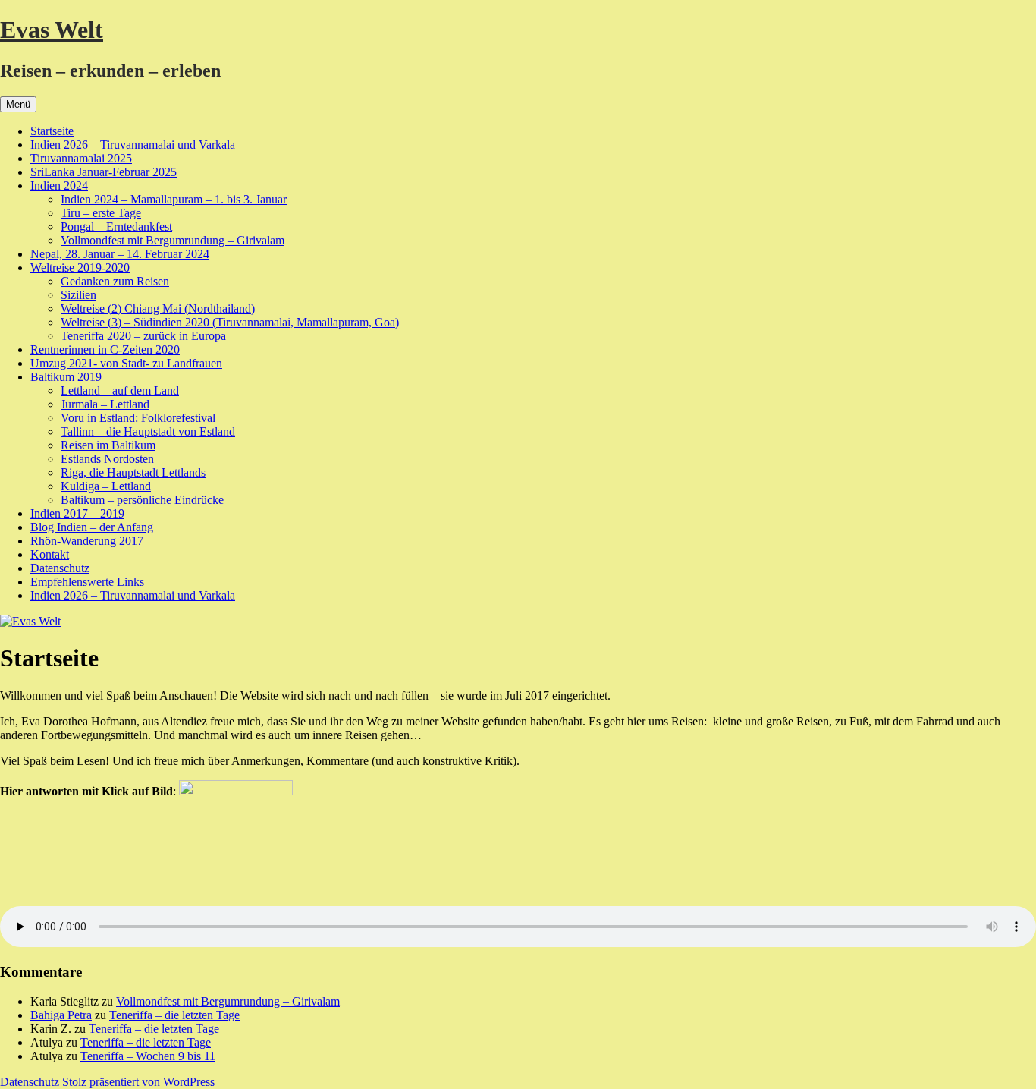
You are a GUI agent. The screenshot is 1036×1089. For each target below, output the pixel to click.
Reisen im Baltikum (108, 445)
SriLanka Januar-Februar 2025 (103, 171)
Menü (18, 104)
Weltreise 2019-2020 (80, 267)
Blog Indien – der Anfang (91, 527)
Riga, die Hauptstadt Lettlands (133, 472)
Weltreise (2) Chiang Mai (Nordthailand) (158, 308)
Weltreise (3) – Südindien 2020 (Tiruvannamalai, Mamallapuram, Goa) (230, 322)
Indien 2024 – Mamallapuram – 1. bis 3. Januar (174, 199)
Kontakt (49, 554)
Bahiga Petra (61, 1015)
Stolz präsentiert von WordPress (138, 1081)
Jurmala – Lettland (105, 404)
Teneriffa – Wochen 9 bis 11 (147, 1056)
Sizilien (78, 294)
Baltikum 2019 (66, 376)
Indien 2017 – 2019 (77, 513)
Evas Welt (51, 29)
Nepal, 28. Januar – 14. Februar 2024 (119, 253)
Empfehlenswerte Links (87, 581)
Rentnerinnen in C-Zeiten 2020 (105, 349)
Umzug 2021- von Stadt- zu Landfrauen (126, 363)
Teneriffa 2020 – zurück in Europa (143, 335)
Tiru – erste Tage (101, 212)
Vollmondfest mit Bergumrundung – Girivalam (172, 240)
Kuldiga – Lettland (106, 486)
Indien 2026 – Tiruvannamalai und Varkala (132, 144)
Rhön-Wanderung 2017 (86, 540)
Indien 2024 (59, 185)
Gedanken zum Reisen (115, 281)
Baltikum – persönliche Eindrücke (142, 499)
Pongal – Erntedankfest (116, 226)
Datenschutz (59, 568)
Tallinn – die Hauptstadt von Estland (148, 431)
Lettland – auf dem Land (120, 390)
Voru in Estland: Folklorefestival (138, 417)
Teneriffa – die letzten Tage (174, 1015)
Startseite (52, 130)
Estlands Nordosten (107, 458)
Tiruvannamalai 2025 (81, 158)
